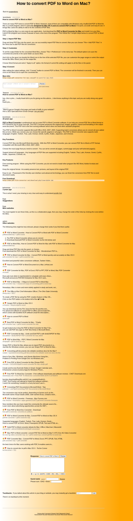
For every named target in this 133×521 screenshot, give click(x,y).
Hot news (45, 514)
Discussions (51, 514)
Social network (38, 514)
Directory (70, 514)
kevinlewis (7, 17)
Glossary (53, 513)
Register (62, 479)
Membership (62, 513)
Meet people (64, 514)
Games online (41, 513)
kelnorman (6, 188)
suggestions (13, 12)
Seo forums (57, 514)
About (67, 513)
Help (58, 513)
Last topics (47, 513)
